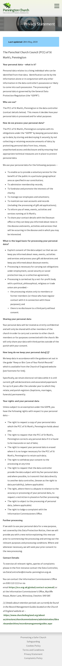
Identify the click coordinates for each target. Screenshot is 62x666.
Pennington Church (16, 10)
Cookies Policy (33, 645)
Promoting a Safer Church (33, 637)
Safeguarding (33, 641)
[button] (58, 6)
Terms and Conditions (33, 649)
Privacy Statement (33, 654)
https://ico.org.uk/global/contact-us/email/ (32, 587)
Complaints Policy (33, 658)
